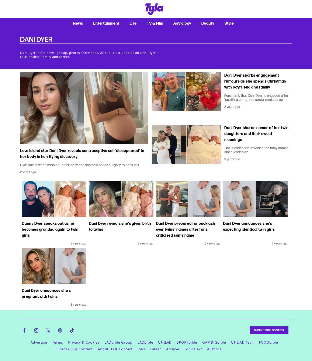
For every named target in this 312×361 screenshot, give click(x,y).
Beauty (207, 23)
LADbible (145, 342)
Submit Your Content (269, 330)
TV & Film (155, 23)
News (78, 23)
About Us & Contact (115, 349)
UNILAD (165, 342)
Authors (214, 349)
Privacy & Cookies (84, 342)
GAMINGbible (214, 342)
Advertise (39, 342)
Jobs (141, 349)
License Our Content (75, 349)
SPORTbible (187, 342)
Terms (57, 342)
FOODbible (268, 342)
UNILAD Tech (242, 342)
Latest (155, 349)
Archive (172, 349)
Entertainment (106, 23)
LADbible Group (118, 342)
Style (229, 23)
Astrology (182, 23)
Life (133, 23)
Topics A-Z (193, 349)
